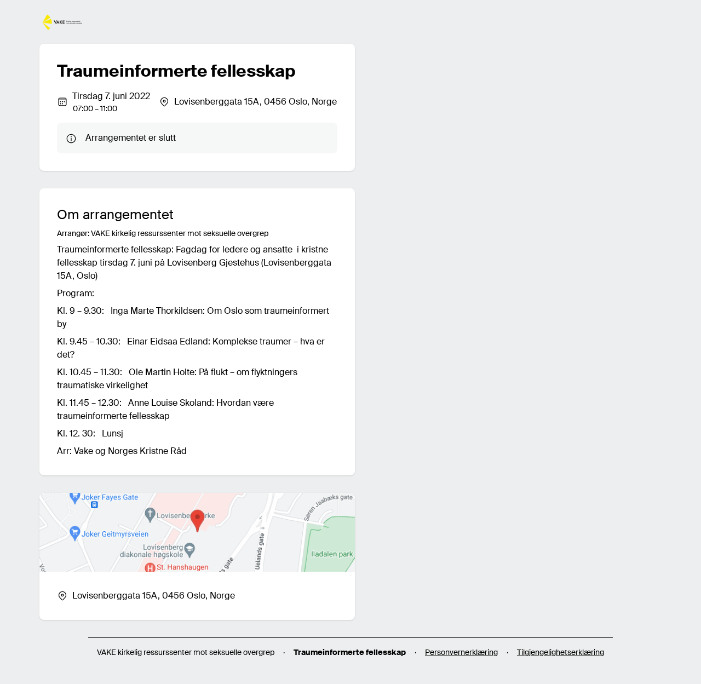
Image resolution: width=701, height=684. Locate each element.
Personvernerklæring (461, 652)
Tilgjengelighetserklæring (560, 652)
